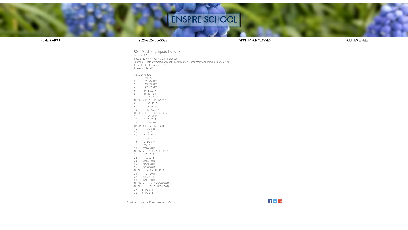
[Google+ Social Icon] (280, 201)
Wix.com (173, 202)
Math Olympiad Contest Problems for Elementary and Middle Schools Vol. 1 (188, 62)
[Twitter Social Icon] (275, 201)
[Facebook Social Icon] (270, 201)
